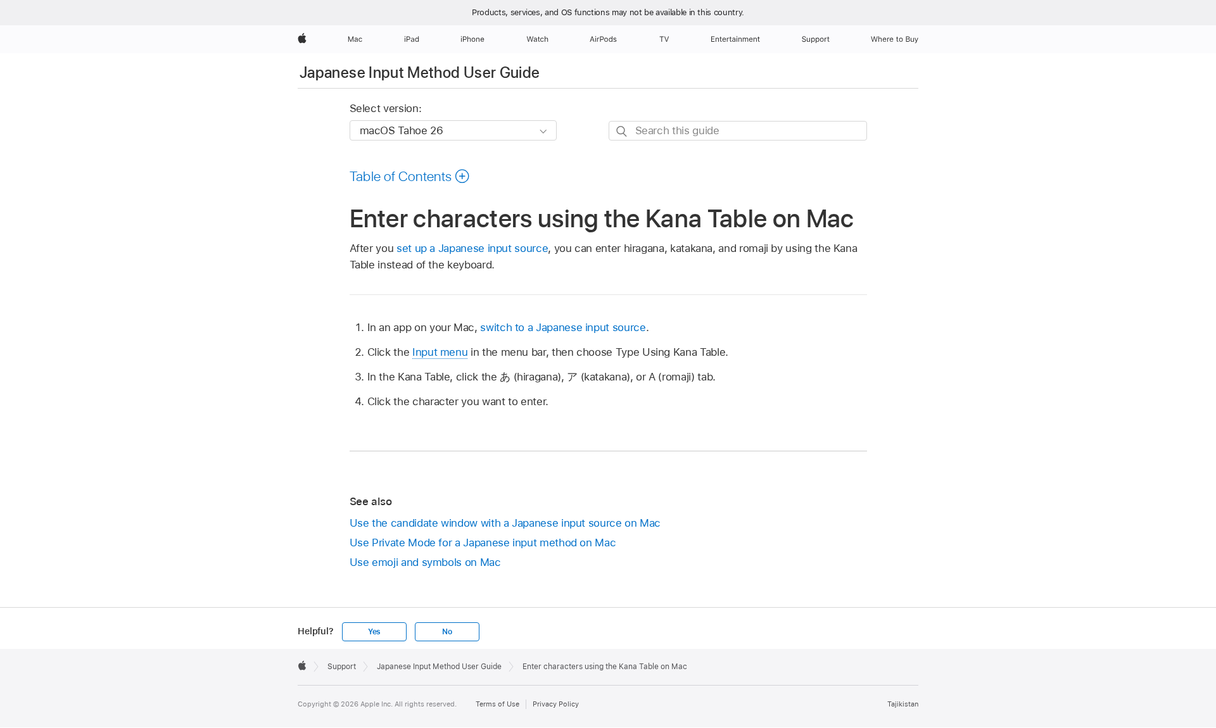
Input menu (439, 352)
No (447, 631)
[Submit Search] (622, 131)
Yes (374, 631)
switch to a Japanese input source (562, 327)
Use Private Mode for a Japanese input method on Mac (483, 542)
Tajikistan (902, 704)
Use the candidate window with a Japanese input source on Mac (505, 523)
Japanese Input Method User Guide (420, 72)
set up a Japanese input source (472, 248)
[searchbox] (738, 131)
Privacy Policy (556, 704)
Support (341, 666)
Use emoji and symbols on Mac (425, 562)
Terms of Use (497, 704)
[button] (410, 176)
